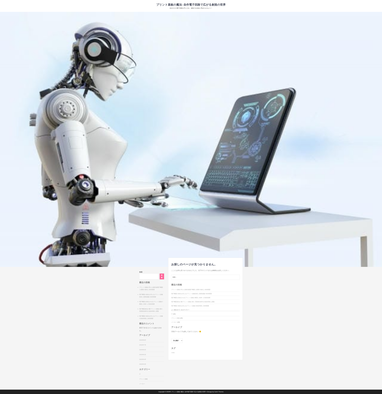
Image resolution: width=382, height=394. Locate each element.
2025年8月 (142, 340)
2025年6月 (142, 349)
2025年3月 (142, 364)
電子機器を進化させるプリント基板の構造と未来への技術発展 (190, 297)
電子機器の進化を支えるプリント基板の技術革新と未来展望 (190, 306)
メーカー (174, 322)
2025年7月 (142, 345)
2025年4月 (142, 359)
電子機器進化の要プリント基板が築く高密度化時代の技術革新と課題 (192, 302)
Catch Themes (219, 392)
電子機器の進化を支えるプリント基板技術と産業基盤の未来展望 (191, 293)
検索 (140, 272)
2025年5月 (142, 354)
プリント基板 (175, 318)
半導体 (173, 352)
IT (172, 314)
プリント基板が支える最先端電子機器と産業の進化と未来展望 (190, 289)
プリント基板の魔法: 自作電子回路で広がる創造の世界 (191, 4)
